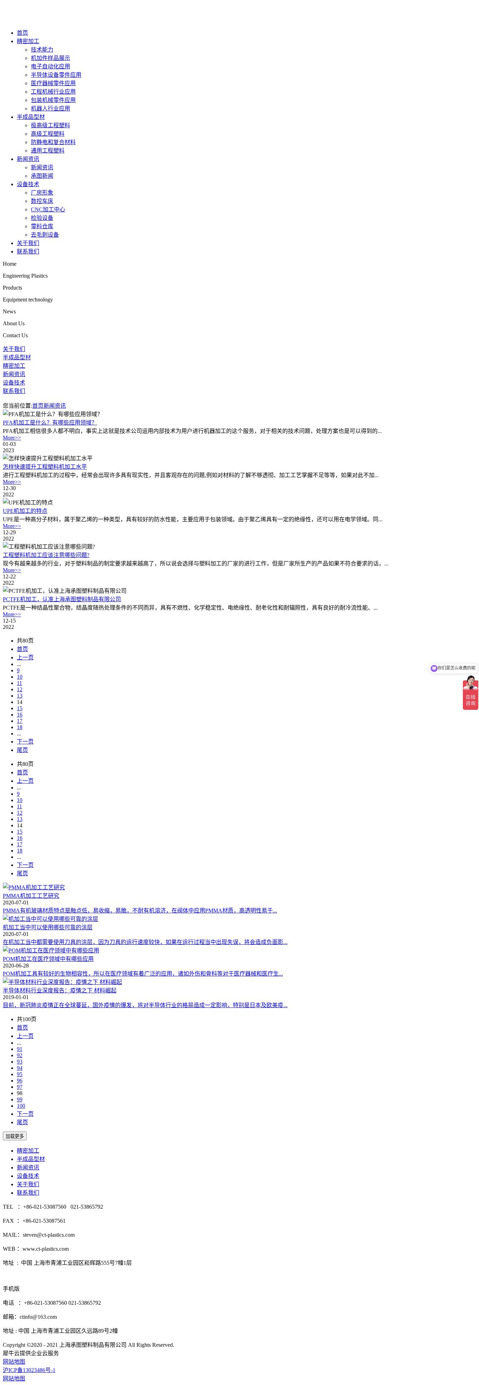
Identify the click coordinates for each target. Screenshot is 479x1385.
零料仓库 (42, 226)
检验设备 (42, 218)
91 (19, 1049)
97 (19, 1087)
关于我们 (28, 243)
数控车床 (42, 201)
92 (19, 1055)
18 (19, 727)
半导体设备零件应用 (56, 75)
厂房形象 (42, 193)
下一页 (25, 742)
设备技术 (28, 184)
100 (21, 1106)
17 (19, 721)
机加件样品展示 (50, 58)
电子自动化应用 (50, 66)
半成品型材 (31, 117)
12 (19, 689)
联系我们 (28, 251)
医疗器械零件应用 (53, 83)
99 (19, 1099)
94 (19, 1068)
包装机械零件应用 (53, 100)
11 (19, 683)
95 (19, 1074)
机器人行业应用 (50, 108)
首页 (22, 33)
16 (19, 715)
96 (19, 1081)
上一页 (25, 657)
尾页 (22, 750)
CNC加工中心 (48, 209)
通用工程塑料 (48, 151)
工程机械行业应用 (53, 92)
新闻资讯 (28, 159)
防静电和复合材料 (53, 142)
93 (19, 1062)
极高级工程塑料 (50, 125)
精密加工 (28, 41)
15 (19, 708)
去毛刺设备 (45, 235)
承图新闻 (42, 176)
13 (19, 696)
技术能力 (42, 50)
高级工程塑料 (48, 134)
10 (19, 677)
